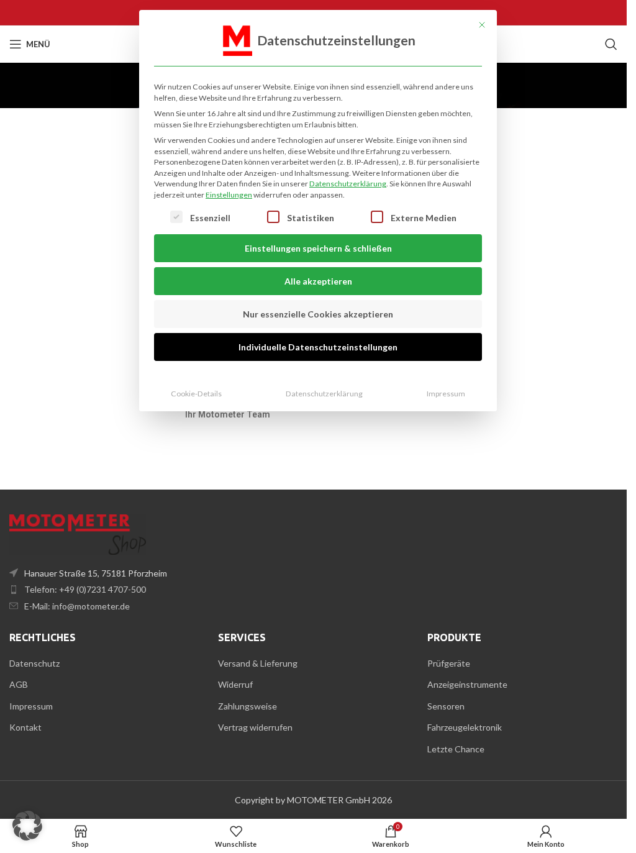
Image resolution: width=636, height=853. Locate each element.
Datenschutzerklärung (347, 183)
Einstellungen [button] (229, 194)
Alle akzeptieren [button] (318, 281)
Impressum (446, 393)
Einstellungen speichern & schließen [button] (318, 248)
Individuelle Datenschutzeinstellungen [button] (318, 347)
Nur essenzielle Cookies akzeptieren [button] (318, 314)
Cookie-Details (196, 393)
